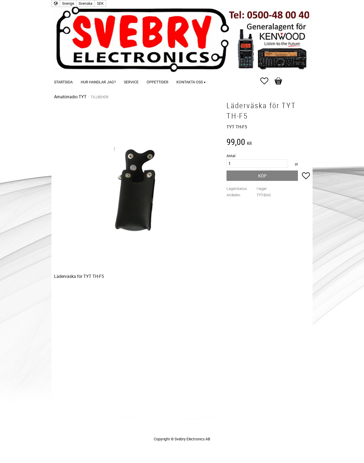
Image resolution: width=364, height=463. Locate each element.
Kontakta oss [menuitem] (189, 81)
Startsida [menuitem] (63, 81)
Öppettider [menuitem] (157, 81)
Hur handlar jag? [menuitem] (98, 81)
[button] (267, 81)
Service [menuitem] (131, 81)
